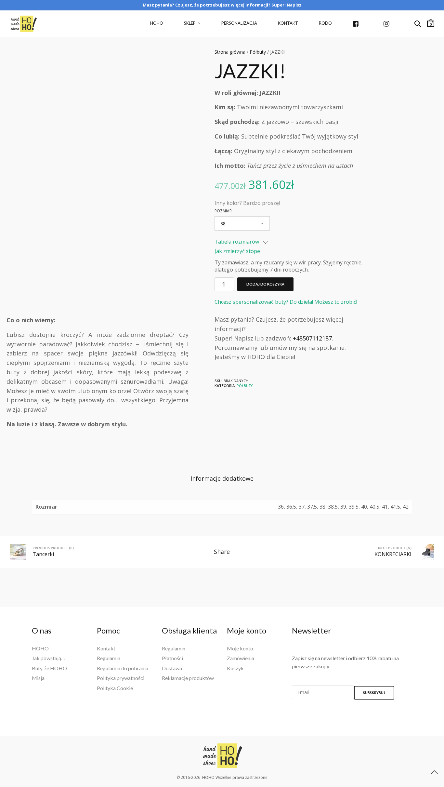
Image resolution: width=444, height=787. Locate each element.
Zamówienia (240, 658)
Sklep (190, 23)
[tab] (222, 478)
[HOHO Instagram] (389, 24)
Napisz (294, 5)
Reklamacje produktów (188, 678)
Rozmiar (223, 211)
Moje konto (240, 648)
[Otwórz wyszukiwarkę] (417, 23)
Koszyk (235, 668)
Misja (38, 678)
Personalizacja (239, 23)
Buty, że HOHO (49, 668)
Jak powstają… (48, 658)
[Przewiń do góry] (434, 772)
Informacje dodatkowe (222, 478)
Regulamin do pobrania (122, 668)
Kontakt (288, 23)
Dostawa (172, 668)
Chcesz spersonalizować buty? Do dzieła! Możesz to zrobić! (286, 301)
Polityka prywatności (120, 678)
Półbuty (258, 52)
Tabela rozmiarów (237, 242)
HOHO (156, 23)
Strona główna (230, 52)
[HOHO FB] (358, 24)
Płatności (172, 658)
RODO (325, 23)
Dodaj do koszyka (265, 284)
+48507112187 (312, 338)
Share (222, 551)
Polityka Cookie (115, 688)
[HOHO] (222, 755)
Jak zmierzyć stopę (237, 251)
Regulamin (108, 658)
